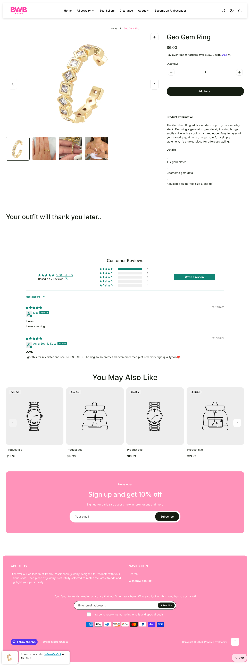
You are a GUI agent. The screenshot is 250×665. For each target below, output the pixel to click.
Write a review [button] (194, 277)
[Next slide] (154, 84)
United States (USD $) (55, 641)
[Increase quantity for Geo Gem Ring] (239, 72)
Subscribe (167, 516)
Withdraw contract (140, 580)
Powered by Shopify (215, 641)
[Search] (223, 10)
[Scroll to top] (235, 642)
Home (114, 28)
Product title (14, 449)
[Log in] (231, 10)
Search (133, 574)
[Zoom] (154, 37)
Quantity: (172, 63)
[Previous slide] (13, 84)
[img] (34, 307)
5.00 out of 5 (64, 275)
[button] (106, 269)
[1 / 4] (18, 149)
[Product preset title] (34, 416)
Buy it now (205, 103)
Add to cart (205, 91)
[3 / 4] (70, 149)
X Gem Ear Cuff (52, 653)
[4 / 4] (97, 149)
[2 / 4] (44, 149)
